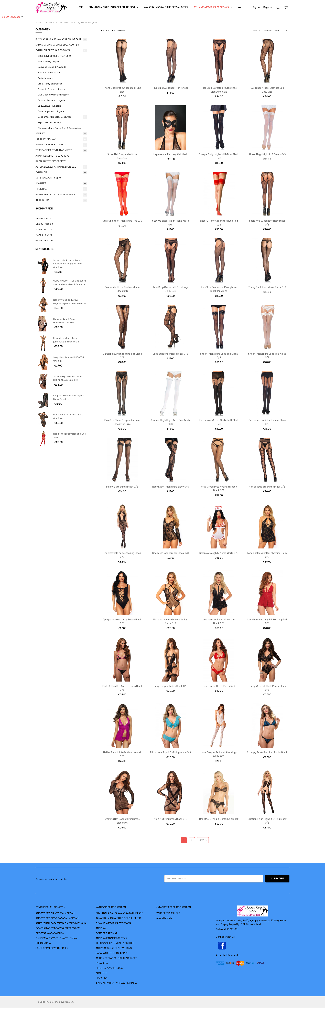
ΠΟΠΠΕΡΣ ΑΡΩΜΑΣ (46, 139)
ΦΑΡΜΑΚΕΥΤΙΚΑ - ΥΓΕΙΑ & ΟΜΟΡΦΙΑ (55, 194)
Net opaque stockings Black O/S (267, 486)
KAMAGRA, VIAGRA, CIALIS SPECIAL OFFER (166, 7)
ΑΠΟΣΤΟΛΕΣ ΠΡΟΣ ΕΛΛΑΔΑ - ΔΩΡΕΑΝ (57, 918)
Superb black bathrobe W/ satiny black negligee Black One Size (68, 264)
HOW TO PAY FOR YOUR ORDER (52, 948)
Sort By (257, 30)
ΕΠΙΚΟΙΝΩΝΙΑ (43, 943)
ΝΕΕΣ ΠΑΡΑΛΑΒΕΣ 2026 (48, 178)
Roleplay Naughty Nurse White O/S (218, 553)
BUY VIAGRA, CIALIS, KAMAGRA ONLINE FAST (112, 7)
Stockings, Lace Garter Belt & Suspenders (59, 128)
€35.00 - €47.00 (44, 229)
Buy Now (122, 76)
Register (268, 7)
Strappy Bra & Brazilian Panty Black (267, 752)
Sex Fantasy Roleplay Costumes (54, 117)
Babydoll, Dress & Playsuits (52, 67)
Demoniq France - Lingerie (52, 89)
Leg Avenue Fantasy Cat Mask (171, 154)
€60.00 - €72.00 (44, 240)
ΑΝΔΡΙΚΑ (40, 133)
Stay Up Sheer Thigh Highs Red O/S (122, 220)
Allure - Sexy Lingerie (49, 61)
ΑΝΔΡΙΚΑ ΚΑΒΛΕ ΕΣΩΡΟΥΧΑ (51, 144)
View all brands (164, 918)
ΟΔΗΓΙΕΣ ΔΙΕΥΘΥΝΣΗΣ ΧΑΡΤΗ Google (57, 938)
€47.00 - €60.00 (44, 235)
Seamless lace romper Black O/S (170, 553)
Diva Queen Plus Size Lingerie (53, 94)
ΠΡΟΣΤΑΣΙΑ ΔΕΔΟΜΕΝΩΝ (50, 933)
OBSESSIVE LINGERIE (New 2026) (55, 56)
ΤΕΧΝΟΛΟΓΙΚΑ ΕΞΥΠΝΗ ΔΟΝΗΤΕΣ (54, 150)
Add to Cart (122, 68)
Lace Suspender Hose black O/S (170, 353)
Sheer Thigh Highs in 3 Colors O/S (267, 154)
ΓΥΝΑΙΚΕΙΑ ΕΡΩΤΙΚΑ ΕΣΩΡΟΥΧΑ (212, 7)
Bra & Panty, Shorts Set (50, 83)
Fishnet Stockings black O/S (122, 486)
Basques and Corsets (49, 72)
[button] (253, 945)
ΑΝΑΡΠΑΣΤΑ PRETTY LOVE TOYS (52, 156)
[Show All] (239, 7)
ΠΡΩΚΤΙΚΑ (41, 189)
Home (80, 7)
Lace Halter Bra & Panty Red (219, 686)
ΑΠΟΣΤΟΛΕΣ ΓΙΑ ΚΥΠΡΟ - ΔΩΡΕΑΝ (55, 913)
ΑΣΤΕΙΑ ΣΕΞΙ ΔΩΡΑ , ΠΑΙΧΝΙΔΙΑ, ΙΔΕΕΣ (56, 167)
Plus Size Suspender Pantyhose (170, 88)
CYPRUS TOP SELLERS (168, 913)
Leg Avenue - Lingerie (49, 106)
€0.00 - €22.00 (43, 218)
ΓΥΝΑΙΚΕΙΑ (41, 172)
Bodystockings (45, 78)
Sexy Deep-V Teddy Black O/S (171, 686)
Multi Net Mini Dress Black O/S (170, 819)
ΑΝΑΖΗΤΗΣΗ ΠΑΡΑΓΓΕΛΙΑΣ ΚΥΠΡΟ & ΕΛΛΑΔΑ (61, 923)
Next (201, 840)
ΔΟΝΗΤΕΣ (41, 183)
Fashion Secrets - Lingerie (51, 100)
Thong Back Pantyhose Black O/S (267, 287)
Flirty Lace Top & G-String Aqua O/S (170, 752)
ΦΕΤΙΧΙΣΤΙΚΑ (42, 200)
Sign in (256, 7)
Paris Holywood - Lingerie (51, 111)
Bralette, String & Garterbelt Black (219, 819)
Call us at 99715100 (226, 929)
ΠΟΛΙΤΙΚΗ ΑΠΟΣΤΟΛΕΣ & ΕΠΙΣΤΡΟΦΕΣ (58, 928)
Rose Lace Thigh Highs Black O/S (170, 486)
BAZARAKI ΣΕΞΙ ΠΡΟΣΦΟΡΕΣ (51, 161)
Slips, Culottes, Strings (49, 122)
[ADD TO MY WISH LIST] (138, 50)
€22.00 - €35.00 (44, 224)
